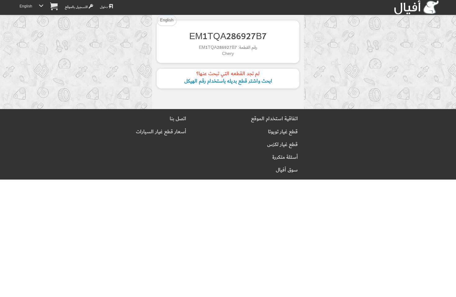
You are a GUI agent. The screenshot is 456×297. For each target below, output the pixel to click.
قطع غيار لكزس (282, 144)
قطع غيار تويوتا (283, 131)
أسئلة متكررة (285, 157)
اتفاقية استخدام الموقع (274, 118)
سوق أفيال (287, 170)
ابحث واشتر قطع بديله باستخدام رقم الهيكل (228, 81)
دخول (104, 7)
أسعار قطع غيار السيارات (161, 131)
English (26, 6)
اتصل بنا (178, 118)
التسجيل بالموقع (77, 7)
